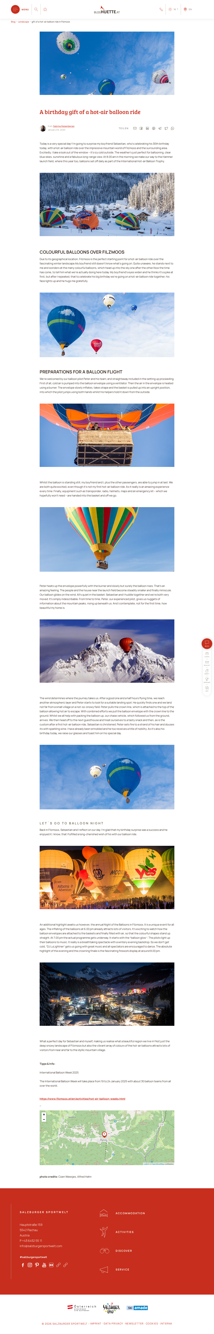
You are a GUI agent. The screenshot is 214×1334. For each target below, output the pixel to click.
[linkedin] (147, 128)
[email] (135, 128)
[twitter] (166, 128)
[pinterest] (154, 128)
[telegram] (160, 128)
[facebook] (141, 128)
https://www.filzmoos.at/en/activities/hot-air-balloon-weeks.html (82, 1099)
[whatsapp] (172, 128)
